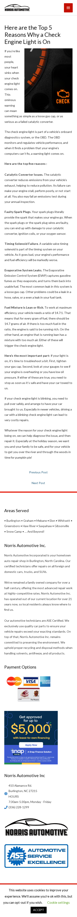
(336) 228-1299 (19, 807)
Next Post (38, 483)
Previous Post (38, 472)
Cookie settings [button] (58, 902)
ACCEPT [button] (38, 910)
